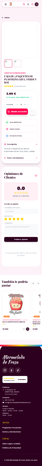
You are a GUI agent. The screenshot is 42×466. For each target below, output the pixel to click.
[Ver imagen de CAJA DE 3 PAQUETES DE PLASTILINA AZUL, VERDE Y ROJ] (8, 63)
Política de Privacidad (11, 448)
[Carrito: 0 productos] (36, 4)
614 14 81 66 (8, 400)
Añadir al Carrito (19, 111)
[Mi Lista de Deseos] (32, 4)
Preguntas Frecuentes (11, 428)
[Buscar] (24, 4)
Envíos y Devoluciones (11, 432)
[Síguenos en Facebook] (11, 370)
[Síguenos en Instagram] (4, 370)
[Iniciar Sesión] (28, 4)
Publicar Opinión (21, 239)
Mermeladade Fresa (13, 359)
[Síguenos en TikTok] (17, 370)
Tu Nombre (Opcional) (12, 207)
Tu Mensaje (8, 223)
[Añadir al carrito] (27, 329)
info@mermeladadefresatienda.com (16, 402)
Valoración (8, 216)
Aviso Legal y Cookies (11, 444)
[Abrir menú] (6, 4)
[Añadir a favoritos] (32, 112)
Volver (7, 18)
